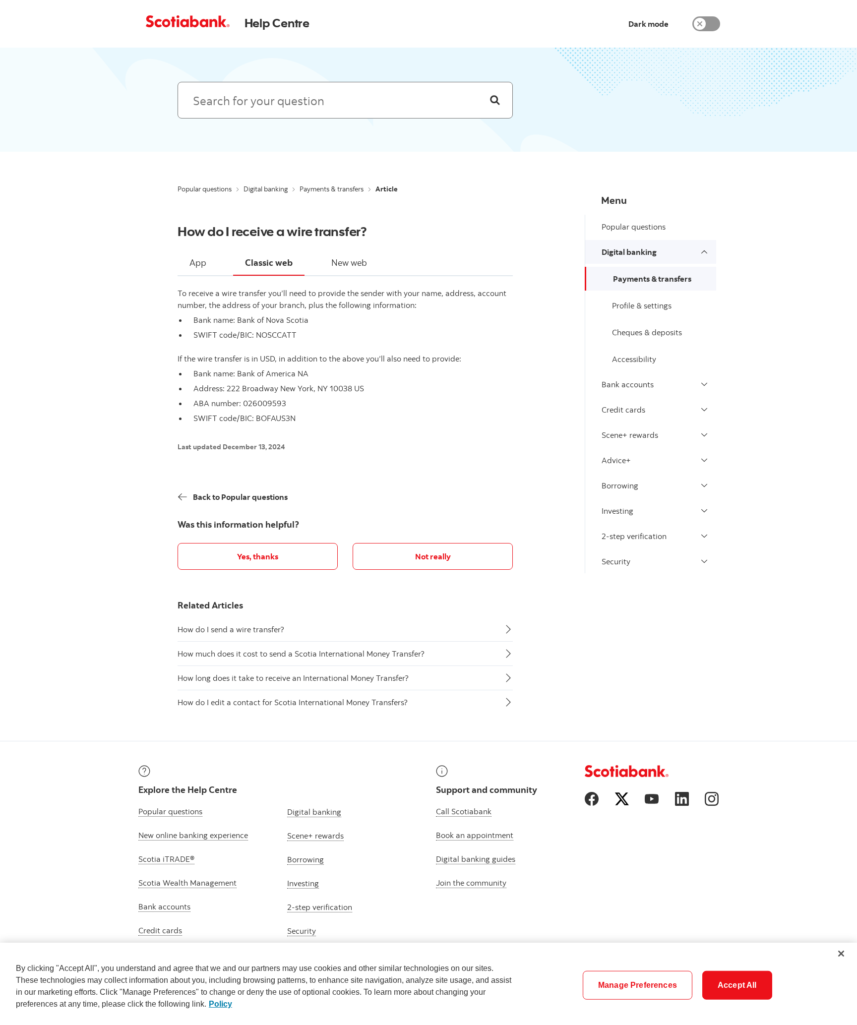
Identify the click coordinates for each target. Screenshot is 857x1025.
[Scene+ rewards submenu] (704, 435)
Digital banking (266, 188)
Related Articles (210, 605)
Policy (220, 1004)
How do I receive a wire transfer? (272, 231)
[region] (428, 984)
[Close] (841, 954)
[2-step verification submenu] (704, 536)
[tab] (198, 263)
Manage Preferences (637, 985)
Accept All (737, 985)
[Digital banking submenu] (704, 252)
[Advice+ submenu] (704, 460)
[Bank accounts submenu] (704, 384)
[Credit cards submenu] (704, 410)
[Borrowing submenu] (704, 485)
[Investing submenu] (704, 511)
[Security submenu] (704, 561)
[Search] (495, 100)
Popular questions (205, 188)
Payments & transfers (332, 188)
